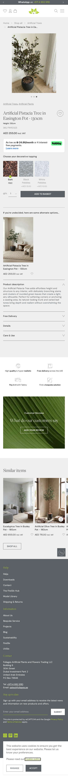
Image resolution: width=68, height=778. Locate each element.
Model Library (10, 596)
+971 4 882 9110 (42, 2)
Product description (13, 284)
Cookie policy (32, 759)
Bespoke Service (11, 621)
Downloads (9, 580)
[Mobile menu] (62, 11)
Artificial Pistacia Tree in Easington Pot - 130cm (15, 267)
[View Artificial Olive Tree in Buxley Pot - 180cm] (50, 500)
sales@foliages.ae (19, 688)
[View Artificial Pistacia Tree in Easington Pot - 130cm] (18, 239)
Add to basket (42, 194)
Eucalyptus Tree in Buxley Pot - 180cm (16, 528)
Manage (14, 768)
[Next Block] (63, 2)
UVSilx (6, 649)
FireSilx (6, 643)
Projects (7, 627)
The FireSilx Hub (11, 591)
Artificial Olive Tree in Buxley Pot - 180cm (50, 528)
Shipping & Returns (13, 602)
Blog (5, 632)
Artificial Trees (10, 104)
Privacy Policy (57, 719)
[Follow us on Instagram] (5, 735)
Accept (33, 768)
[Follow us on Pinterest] (10, 735)
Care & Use (9, 336)
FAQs (5, 574)
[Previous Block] (3, 2)
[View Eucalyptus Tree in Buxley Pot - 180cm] (18, 500)
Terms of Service (14, 722)
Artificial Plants (26, 104)
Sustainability (10, 638)
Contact (7, 585)
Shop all (12, 546)
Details (6, 326)
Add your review (34, 430)
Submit (58, 712)
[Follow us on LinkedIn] (16, 735)
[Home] (34, 11)
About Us (7, 615)
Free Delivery (10, 316)
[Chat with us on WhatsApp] (61, 552)
